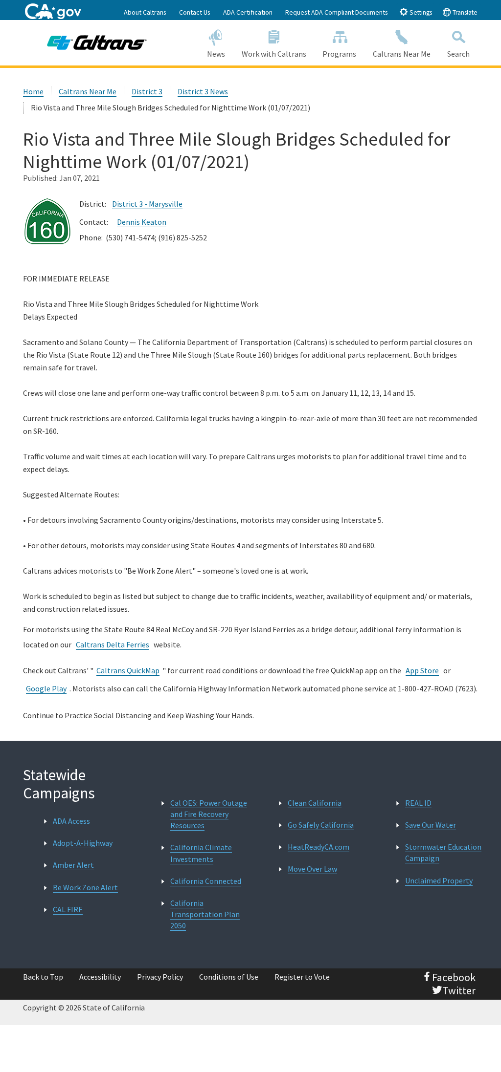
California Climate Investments (201, 852)
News (216, 54)
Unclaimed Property (439, 880)
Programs (339, 54)
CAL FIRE (68, 909)
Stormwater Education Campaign (443, 852)
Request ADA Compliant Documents (336, 12)
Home (33, 91)
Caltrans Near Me (402, 54)
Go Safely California (321, 825)
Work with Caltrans (274, 54)
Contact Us (194, 12)
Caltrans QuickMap (127, 670)
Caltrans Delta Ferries (112, 644)
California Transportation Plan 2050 (205, 914)
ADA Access (71, 821)
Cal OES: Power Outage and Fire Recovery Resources (208, 814)
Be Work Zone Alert (85, 887)
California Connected (205, 881)
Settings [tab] (420, 12)
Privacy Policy (160, 977)
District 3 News (203, 91)
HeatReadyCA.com (318, 847)
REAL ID (418, 803)
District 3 (147, 91)
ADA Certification (248, 12)
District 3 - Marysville (147, 204)
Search (458, 54)
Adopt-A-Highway (83, 843)
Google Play (46, 688)
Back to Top (43, 977)
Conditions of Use (228, 977)
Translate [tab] (464, 12)
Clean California (315, 803)
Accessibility (100, 977)
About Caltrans (145, 12)
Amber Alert (73, 865)
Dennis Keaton (141, 222)
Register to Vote (302, 977)
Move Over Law (312, 869)
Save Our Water (430, 825)
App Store (422, 670)
